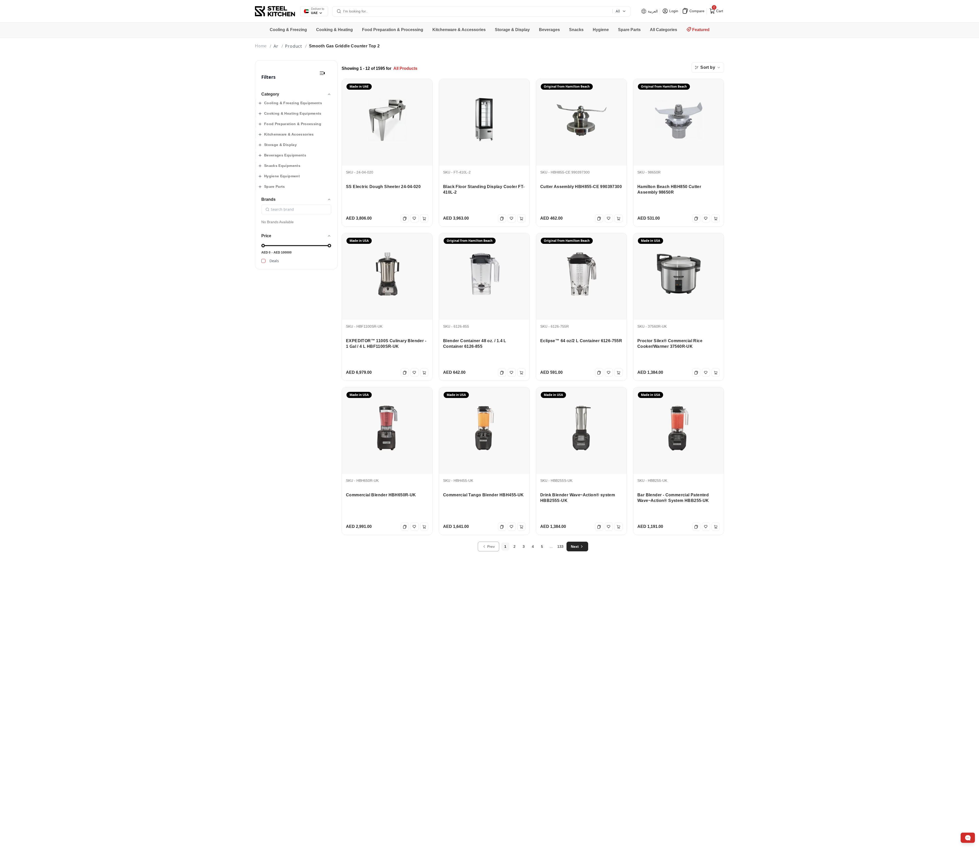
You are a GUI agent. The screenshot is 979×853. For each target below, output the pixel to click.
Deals (274, 261)
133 (560, 546)
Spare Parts (274, 186)
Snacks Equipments (282, 166)
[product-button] (322, 73)
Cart (717, 10)
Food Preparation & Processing (292, 124)
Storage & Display (280, 145)
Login (673, 11)
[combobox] (707, 67)
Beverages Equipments (285, 155)
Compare (696, 11)
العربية (652, 11)
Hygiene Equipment (282, 176)
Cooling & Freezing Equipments (293, 103)
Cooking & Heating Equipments (292, 113)
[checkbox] (263, 261)
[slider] (263, 245)
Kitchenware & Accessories (289, 134)
